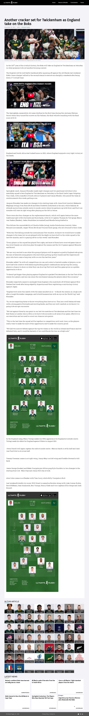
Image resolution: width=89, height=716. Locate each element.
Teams (82, 2)
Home (54, 2)
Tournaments (74, 2)
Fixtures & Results (63, 2)
